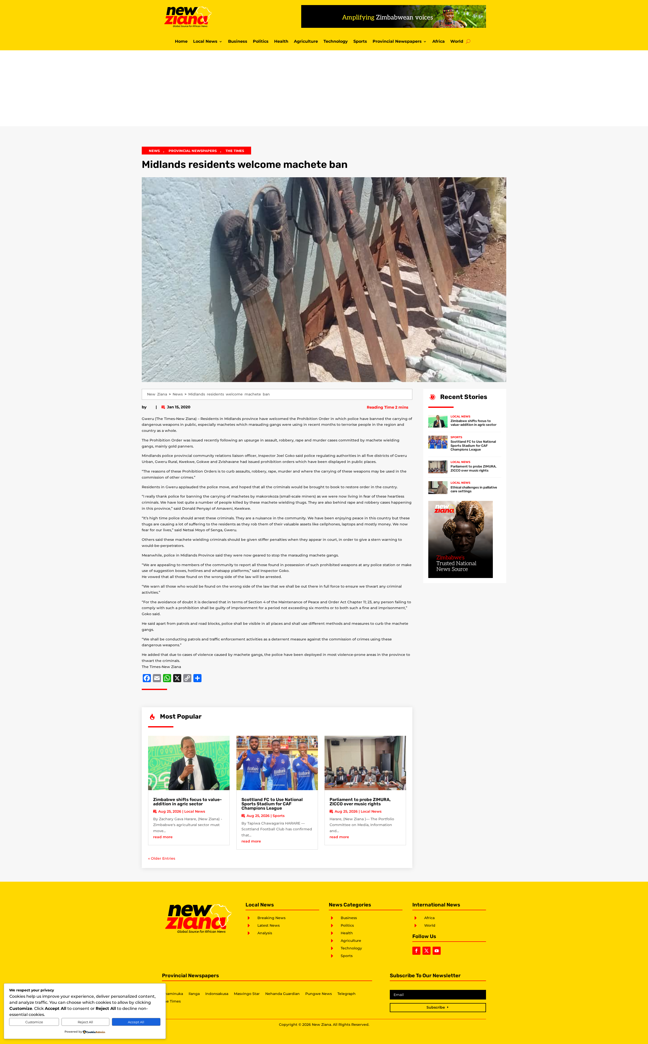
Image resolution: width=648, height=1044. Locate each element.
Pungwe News (318, 994)
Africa (438, 42)
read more (163, 837)
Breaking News (271, 918)
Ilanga (194, 994)
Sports (360, 42)
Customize (34, 1022)
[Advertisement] (324, 88)
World (456, 42)
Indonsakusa (216, 994)
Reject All (85, 1022)
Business (237, 42)
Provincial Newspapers (397, 42)
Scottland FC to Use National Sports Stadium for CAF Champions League (272, 804)
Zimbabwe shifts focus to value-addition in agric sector (187, 801)
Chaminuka (172, 994)
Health (281, 42)
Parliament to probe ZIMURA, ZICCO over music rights (360, 801)
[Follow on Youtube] (437, 951)
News (154, 151)
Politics (261, 42)
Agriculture (306, 42)
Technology (335, 42)
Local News (205, 42)
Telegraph (346, 994)
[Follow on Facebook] (416, 951)
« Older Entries (161, 858)
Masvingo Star (247, 994)
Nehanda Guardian (282, 994)
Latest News (268, 925)
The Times (235, 151)
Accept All (136, 1022)
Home (181, 42)
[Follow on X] (426, 951)
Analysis (264, 933)
